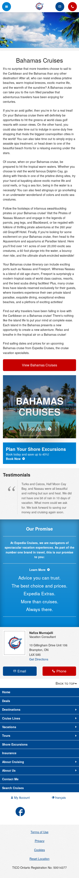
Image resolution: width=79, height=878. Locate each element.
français (60, 797)
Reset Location (39, 859)
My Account (21, 797)
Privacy (39, 841)
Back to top (65, 683)
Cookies (39, 850)
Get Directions (38, 659)
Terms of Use (39, 832)
